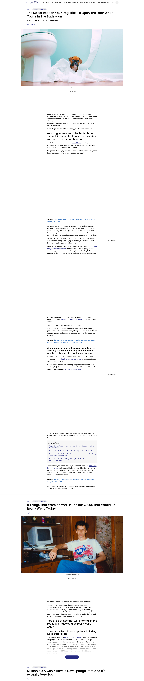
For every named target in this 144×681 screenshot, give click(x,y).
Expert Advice (105, 3)
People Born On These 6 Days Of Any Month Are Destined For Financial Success (70, 459)
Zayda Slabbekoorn (32, 679)
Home (28, 9)
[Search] (113, 2)
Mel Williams (76, 143)
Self (60, 3)
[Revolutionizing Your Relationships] (34, 2)
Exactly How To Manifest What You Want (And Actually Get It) (71, 451)
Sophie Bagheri (31, 513)
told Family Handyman (72, 369)
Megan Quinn (31, 24)
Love (44, 3)
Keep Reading (72, 657)
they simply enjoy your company (69, 359)
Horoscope (54, 3)
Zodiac (48, 3)
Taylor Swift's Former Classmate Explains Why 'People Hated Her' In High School (72, 446)
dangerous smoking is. (72, 637)
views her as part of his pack (71, 320)
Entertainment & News (72, 3)
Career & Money (95, 3)
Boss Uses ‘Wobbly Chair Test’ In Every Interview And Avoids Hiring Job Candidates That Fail (72, 454)
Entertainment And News (39, 9)
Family (63, 3)
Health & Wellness (85, 3)
